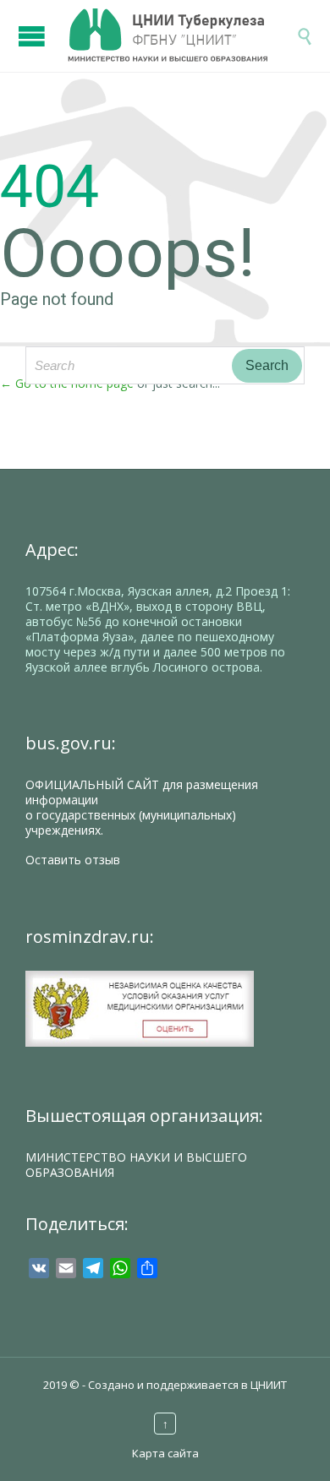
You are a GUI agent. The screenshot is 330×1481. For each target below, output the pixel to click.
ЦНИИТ (268, 1384)
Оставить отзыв (72, 860)
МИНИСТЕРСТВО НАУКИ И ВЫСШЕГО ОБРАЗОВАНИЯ (136, 1164)
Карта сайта (165, 1453)
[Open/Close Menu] (34, 27)
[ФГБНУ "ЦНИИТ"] (182, 36)
